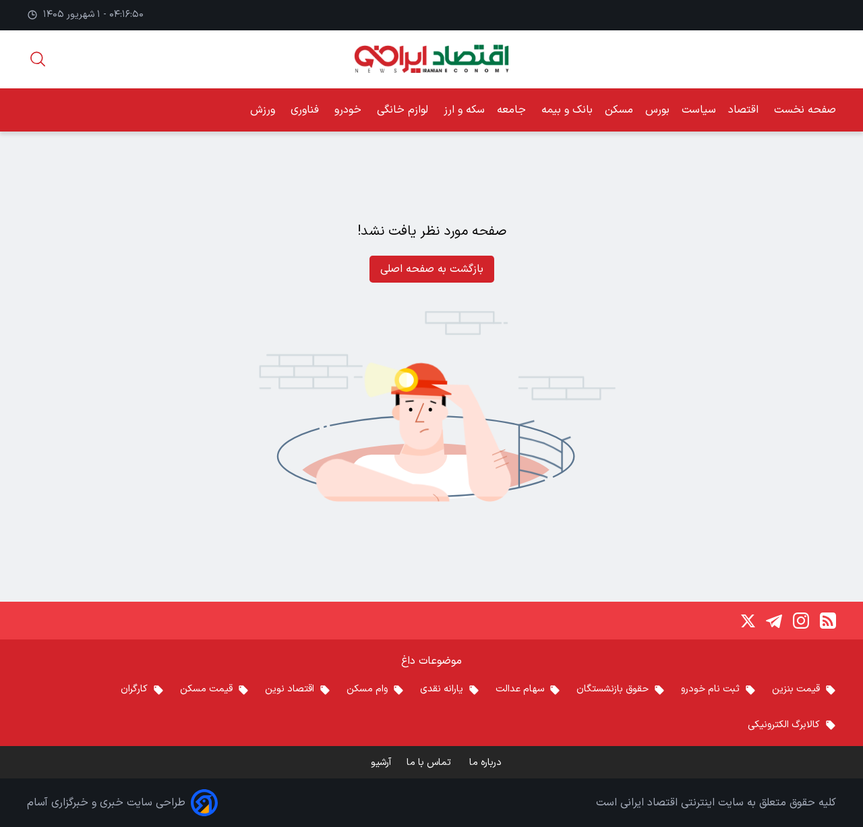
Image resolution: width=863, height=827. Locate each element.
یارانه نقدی (441, 689)
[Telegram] (774, 620)
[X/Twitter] (747, 620)
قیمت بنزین (796, 689)
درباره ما (486, 762)
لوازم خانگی (404, 110)
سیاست (699, 110)
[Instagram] (801, 620)
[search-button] (38, 59)
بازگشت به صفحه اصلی (431, 269)
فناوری (306, 110)
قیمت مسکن (206, 689)
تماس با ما (430, 762)
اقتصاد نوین (289, 689)
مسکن (619, 110)
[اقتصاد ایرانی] (431, 59)
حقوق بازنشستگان (612, 689)
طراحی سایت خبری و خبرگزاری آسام (106, 803)
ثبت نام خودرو (710, 689)
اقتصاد (745, 110)
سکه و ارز (464, 110)
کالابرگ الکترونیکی (784, 725)
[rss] (828, 620)
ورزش (264, 110)
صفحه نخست (805, 110)
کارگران (134, 689)
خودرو (349, 110)
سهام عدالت (520, 689)
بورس (657, 110)
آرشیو (381, 762)
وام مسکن (367, 689)
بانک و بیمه (567, 110)
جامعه (513, 110)
